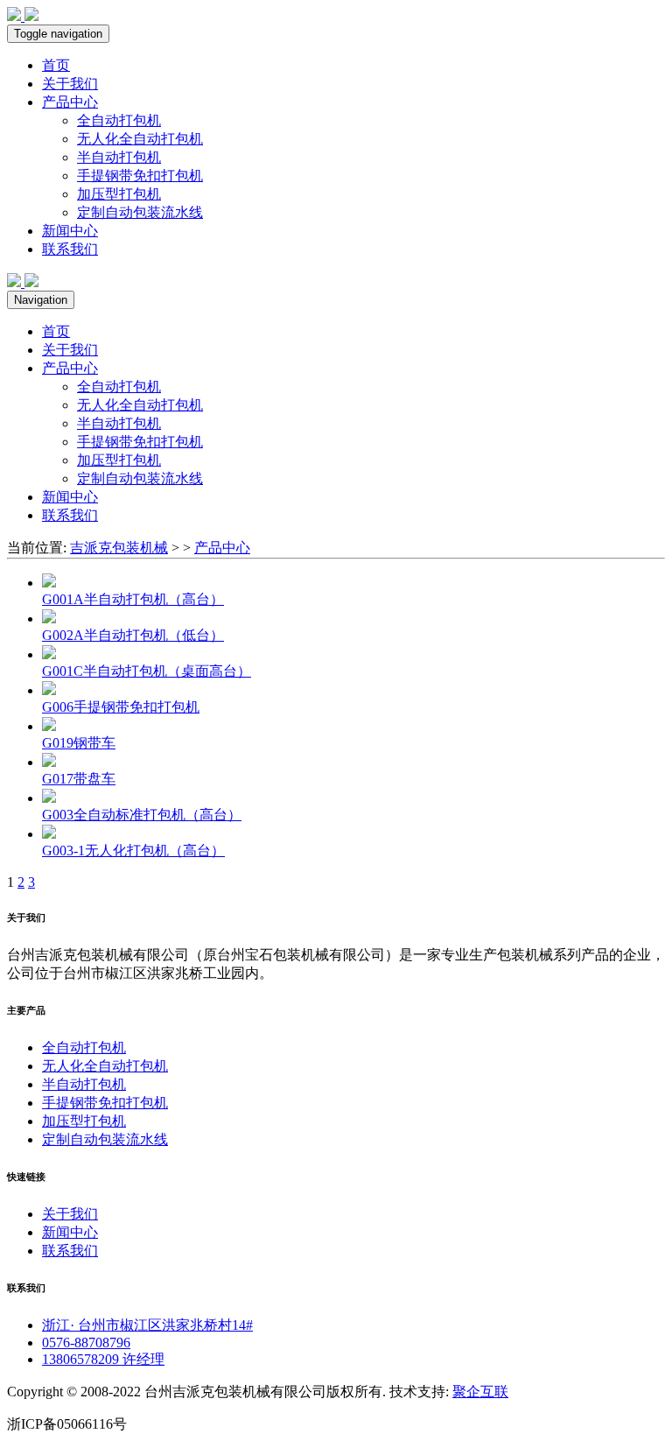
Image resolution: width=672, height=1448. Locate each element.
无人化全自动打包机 (140, 138)
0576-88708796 (86, 1342)
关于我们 (70, 83)
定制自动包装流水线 (140, 212)
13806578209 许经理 (103, 1359)
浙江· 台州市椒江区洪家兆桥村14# (147, 1325)
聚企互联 (480, 1391)
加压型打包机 (119, 193)
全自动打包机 (119, 120)
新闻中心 (70, 230)
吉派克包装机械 (119, 547)
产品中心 (70, 102)
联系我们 (70, 249)
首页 (56, 65)
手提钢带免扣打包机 (140, 175)
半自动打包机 (119, 157)
